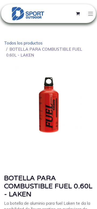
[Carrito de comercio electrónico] (78, 14)
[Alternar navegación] (90, 13)
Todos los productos (23, 43)
